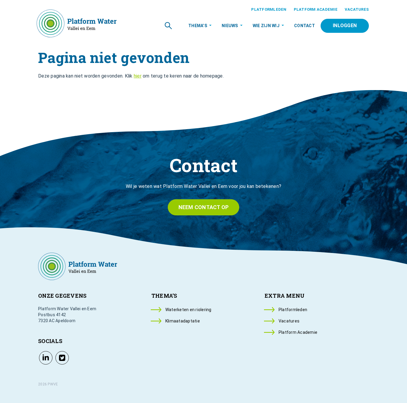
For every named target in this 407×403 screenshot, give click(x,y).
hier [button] (138, 76)
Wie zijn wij (266, 25)
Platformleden (268, 9)
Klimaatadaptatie (182, 321)
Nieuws (230, 25)
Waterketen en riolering (188, 309)
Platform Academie (316, 9)
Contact (304, 25)
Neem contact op (203, 207)
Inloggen (345, 25)
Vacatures (357, 9)
